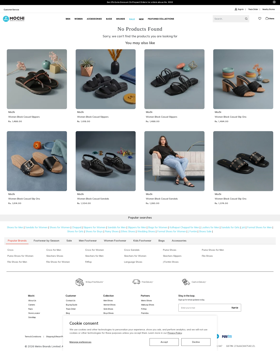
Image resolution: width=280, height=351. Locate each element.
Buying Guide (71, 305)
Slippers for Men (137, 227)
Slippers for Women (94, 227)
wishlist (259, 18)
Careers (31, 305)
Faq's (30, 309)
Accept (164, 342)
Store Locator (34, 313)
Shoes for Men (15, 227)
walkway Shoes (147, 305)
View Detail (36, 102)
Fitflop (144, 309)
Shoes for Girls (75, 231)
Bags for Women (157, 227)
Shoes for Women (60, 227)
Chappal (76, 227)
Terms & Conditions (33, 336)
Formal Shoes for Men (259, 227)
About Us (32, 300)
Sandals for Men (117, 227)
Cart (271, 18)
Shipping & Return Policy (56, 336)
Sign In (241, 9)
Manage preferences (80, 342)
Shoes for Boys (94, 231)
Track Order (253, 9)
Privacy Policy (175, 332)
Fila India (144, 313)
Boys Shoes (109, 313)
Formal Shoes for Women (171, 231)
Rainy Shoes (112, 231)
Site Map (32, 317)
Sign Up (235, 307)
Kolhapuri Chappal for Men (184, 227)
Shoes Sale (205, 231)
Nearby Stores (268, 9)
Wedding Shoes (146, 231)
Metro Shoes (146, 300)
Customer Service (11, 9)
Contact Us (70, 300)
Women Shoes (110, 305)
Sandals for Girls (230, 227)
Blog (68, 313)
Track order (71, 309)
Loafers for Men (210, 227)
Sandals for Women (36, 227)
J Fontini (192, 231)
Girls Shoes (108, 309)
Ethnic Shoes (128, 231)
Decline (196, 342)
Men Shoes (108, 300)
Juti (243, 227)
